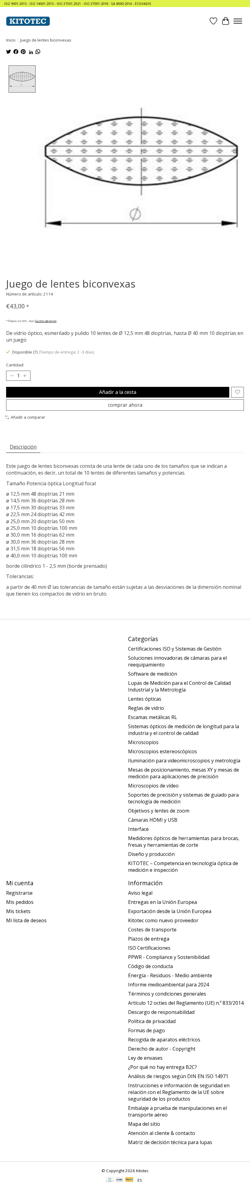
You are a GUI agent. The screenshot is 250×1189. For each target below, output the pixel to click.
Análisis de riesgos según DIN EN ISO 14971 (178, 1076)
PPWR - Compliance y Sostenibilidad (168, 957)
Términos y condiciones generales (167, 993)
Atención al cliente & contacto (161, 1133)
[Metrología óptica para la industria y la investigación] (28, 21)
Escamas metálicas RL (152, 717)
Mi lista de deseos (26, 920)
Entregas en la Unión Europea (162, 902)
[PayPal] (129, 1180)
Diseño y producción (151, 854)
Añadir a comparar (28, 417)
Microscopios (143, 742)
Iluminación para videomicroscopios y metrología (184, 760)
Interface (138, 829)
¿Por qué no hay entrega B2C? (162, 1067)
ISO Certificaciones (149, 948)
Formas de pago (146, 1030)
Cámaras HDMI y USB (152, 820)
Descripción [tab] (23, 446)
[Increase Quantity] (25, 376)
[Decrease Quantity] (12, 376)
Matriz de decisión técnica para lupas (170, 1142)
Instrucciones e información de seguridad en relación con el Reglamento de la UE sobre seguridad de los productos (179, 1092)
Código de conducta (150, 966)
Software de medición (152, 673)
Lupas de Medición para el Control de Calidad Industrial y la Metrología (179, 686)
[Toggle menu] (238, 21)
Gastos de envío (45, 321)
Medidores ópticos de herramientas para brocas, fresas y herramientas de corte (183, 841)
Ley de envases (145, 1058)
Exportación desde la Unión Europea (169, 911)
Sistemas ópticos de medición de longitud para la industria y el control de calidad (183, 729)
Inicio (11, 40)
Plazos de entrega (148, 938)
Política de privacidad (152, 1021)
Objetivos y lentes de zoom (158, 810)
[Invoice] (109, 1180)
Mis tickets (18, 911)
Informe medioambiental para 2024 (168, 984)
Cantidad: (15, 365)
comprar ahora (125, 405)
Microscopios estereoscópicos (162, 751)
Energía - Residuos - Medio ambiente (170, 975)
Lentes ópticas (144, 698)
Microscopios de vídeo (153, 785)
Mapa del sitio (144, 1124)
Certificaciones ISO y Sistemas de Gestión (174, 648)
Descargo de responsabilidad (161, 1012)
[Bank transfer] (119, 1180)
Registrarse (19, 893)
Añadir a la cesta (117, 392)
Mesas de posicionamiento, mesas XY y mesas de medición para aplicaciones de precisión (183, 773)
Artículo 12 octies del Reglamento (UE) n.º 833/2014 (186, 1003)
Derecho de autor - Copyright (161, 1048)
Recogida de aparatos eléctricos (164, 1039)
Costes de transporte (152, 929)
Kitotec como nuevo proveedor (163, 920)
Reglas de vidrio (146, 708)
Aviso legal (140, 893)
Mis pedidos (20, 902)
